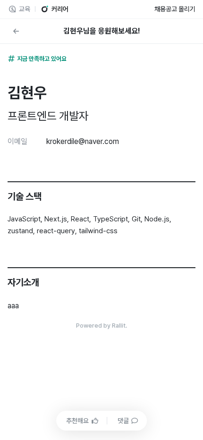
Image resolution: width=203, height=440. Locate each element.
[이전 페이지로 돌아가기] (16, 31)
